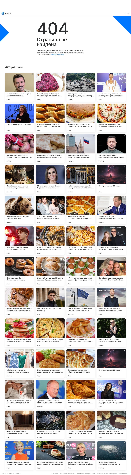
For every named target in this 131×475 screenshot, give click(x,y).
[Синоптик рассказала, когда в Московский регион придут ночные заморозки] (50, 425)
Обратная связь (123, 473)
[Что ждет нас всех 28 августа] (111, 363)
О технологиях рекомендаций (67, 473)
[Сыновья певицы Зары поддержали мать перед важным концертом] (111, 394)
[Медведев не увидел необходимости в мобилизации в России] (111, 210)
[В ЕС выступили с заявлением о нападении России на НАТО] (80, 302)
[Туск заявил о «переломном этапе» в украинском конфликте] (50, 394)
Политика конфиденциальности (86, 473)
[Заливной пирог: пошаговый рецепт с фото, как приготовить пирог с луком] (80, 118)
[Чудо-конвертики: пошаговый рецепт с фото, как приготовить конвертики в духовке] (50, 118)
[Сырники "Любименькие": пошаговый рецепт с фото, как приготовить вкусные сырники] (80, 332)
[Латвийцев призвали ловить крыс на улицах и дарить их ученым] (19, 179)
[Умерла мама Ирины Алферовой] (19, 118)
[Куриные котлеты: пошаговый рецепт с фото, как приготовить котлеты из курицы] (50, 363)
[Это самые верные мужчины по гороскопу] (50, 302)
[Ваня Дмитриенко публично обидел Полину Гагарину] (19, 240)
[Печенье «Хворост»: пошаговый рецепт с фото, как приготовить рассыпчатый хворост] (80, 425)
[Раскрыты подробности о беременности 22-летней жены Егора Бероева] (111, 240)
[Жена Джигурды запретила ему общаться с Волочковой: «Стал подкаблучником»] (111, 271)
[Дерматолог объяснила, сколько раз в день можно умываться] (19, 394)
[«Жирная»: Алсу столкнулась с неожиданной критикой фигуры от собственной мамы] (111, 87)
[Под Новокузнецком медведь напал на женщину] (19, 210)
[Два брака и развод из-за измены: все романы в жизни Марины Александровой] (50, 210)
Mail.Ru (4, 473)
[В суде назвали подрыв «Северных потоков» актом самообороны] (111, 455)
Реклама (18, 473)
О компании (10, 473)
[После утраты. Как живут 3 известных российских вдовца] (111, 302)
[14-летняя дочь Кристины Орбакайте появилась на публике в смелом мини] (80, 455)
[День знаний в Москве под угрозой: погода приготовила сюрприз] (111, 332)
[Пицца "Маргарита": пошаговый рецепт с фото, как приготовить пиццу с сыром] (80, 240)
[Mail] (3, 13)
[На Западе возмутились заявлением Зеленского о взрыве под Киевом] (111, 148)
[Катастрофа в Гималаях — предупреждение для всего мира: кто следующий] (80, 87)
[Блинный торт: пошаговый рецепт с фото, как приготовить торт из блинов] (111, 425)
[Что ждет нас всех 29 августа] (111, 179)
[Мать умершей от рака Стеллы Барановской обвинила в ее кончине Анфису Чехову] (50, 179)
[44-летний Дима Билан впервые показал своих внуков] (19, 87)
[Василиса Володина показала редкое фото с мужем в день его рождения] (19, 455)
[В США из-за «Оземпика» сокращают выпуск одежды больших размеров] (19, 363)
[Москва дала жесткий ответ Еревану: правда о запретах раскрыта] (80, 148)
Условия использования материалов (107, 473)
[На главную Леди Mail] (7, 13)
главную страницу (57, 54)
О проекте (55, 473)
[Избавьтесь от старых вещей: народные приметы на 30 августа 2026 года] (80, 179)
